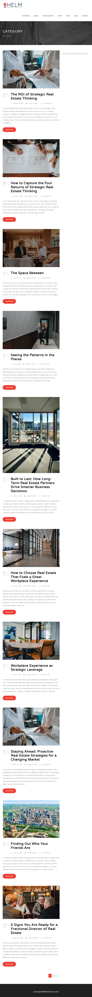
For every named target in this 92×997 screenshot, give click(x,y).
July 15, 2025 (17, 278)
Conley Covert (33, 103)
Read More (9, 129)
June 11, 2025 (17, 496)
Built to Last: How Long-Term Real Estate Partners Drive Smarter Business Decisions (33, 485)
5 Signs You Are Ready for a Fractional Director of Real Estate (34, 929)
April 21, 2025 (17, 764)
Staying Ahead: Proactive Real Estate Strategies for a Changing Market (34, 755)
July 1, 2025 (17, 364)
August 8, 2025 (18, 196)
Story (60, 16)
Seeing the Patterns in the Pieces (32, 357)
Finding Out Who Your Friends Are (29, 846)
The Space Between (27, 273)
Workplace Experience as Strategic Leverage (32, 668)
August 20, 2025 (18, 103)
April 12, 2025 (17, 852)
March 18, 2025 (18, 938)
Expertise (26, 16)
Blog (76, 16)
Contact (85, 16)
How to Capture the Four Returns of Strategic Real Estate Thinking (32, 187)
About (36, 16)
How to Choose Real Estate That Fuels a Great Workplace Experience (33, 577)
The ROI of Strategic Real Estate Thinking (32, 96)
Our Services (47, 103)
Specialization (48, 16)
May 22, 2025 (17, 674)
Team (68, 16)
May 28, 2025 (17, 586)
